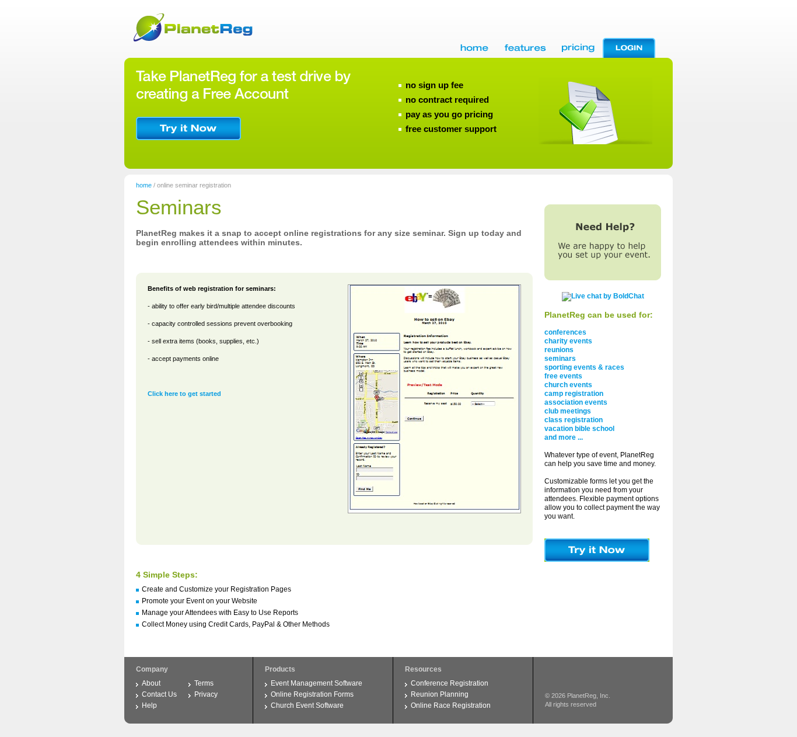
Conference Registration (449, 683)
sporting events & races (584, 367)
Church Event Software (307, 705)
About (151, 683)
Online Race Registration (451, 705)
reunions (559, 350)
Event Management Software (316, 683)
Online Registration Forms (312, 694)
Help (149, 705)
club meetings (567, 411)
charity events (568, 341)
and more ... (563, 437)
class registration (573, 420)
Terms (204, 683)
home (144, 185)
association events (575, 402)
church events (568, 385)
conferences (565, 332)
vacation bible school (579, 429)
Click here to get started (184, 393)
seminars (560, 358)
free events (563, 376)
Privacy (206, 694)
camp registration (573, 394)
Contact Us (159, 694)
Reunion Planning (440, 694)
